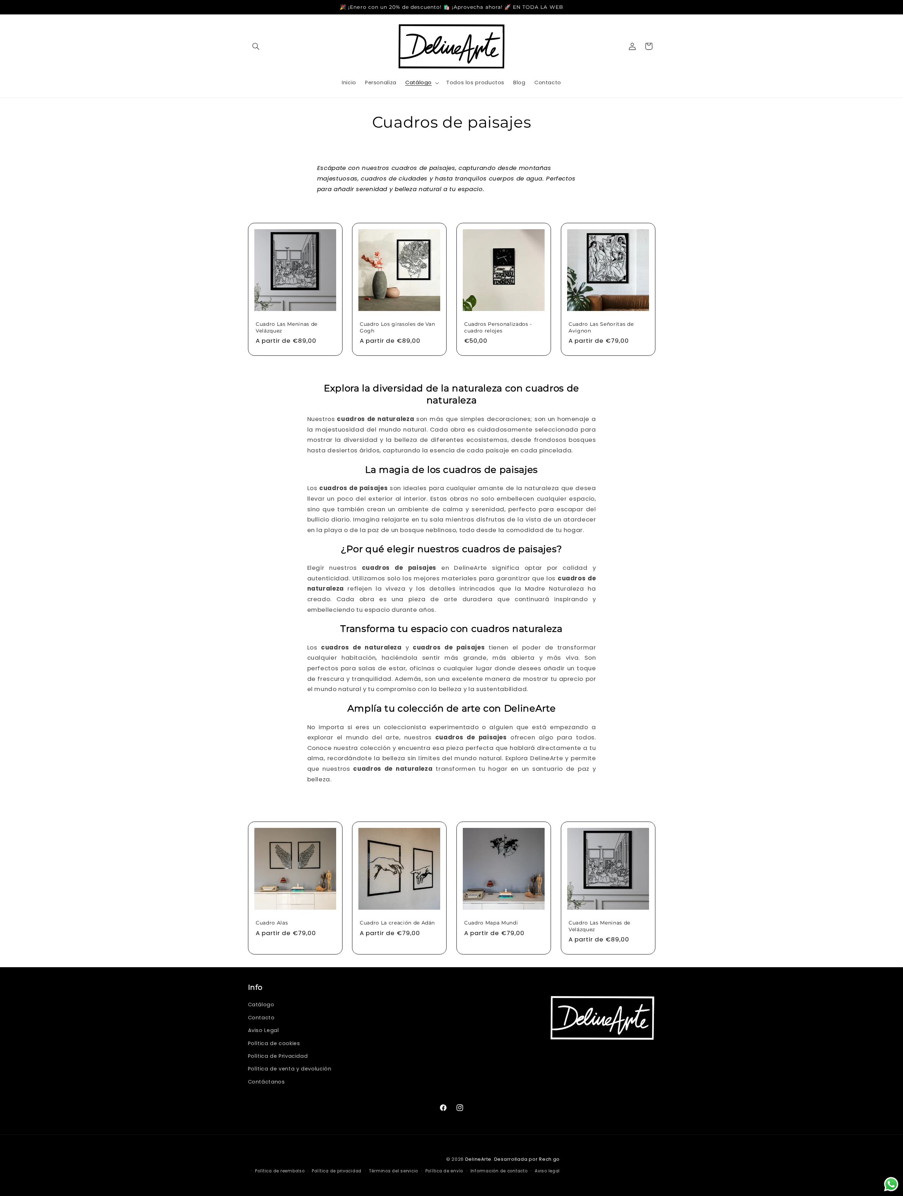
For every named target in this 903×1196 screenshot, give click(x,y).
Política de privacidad (337, 1171)
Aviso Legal (263, 1030)
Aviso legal (547, 1171)
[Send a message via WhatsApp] (891, 1184)
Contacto (261, 1017)
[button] (256, 46)
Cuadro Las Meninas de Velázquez (286, 327)
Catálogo (261, 1004)
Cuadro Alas (272, 923)
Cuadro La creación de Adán (397, 923)
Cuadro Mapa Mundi (491, 923)
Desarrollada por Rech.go (527, 1159)
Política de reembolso (279, 1171)
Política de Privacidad (278, 1056)
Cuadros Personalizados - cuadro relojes (498, 327)
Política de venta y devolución (290, 1068)
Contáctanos (266, 1081)
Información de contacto (499, 1171)
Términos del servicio (393, 1171)
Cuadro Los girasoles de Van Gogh (397, 327)
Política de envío (444, 1171)
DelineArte (478, 1159)
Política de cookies (274, 1042)
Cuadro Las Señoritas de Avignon (601, 327)
